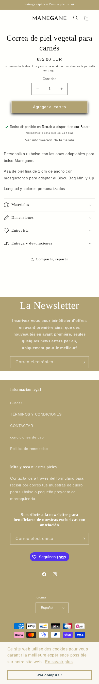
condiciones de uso (27, 437)
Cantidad (49, 79)
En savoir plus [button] (59, 662)
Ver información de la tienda (49, 140)
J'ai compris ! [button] (49, 675)
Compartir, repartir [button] (52, 259)
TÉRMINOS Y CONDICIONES (35, 414)
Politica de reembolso (29, 449)
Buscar (16, 403)
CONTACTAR (21, 426)
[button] (10, 17)
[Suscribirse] (83, 362)
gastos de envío (49, 66)
